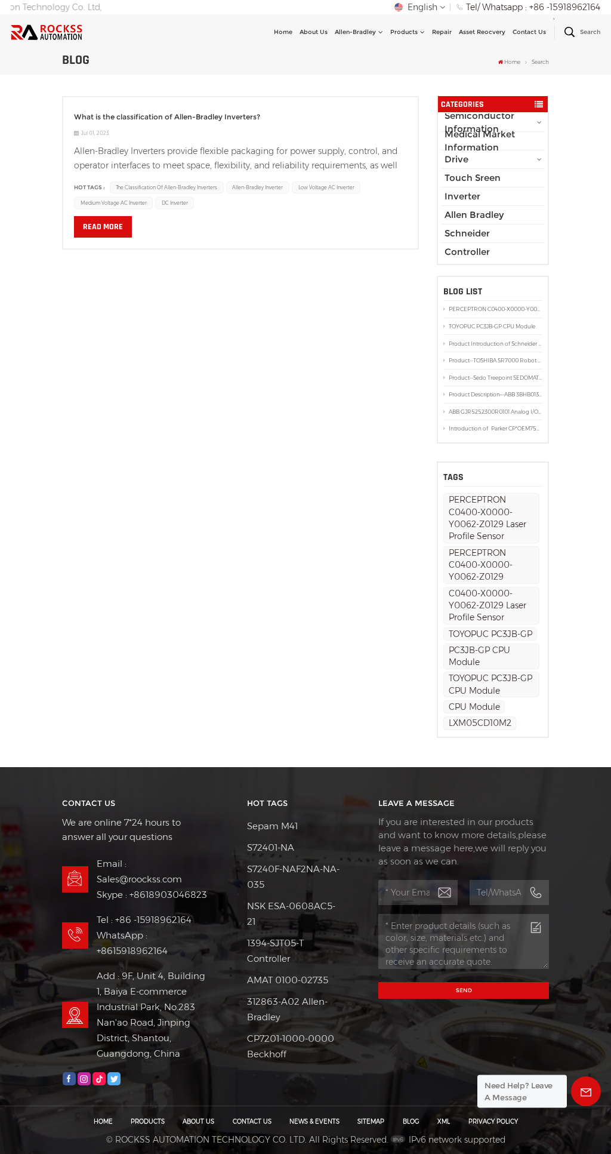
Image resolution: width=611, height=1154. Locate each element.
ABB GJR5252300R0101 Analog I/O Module (495, 411)
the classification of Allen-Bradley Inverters (166, 187)
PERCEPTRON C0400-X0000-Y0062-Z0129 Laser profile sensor (495, 309)
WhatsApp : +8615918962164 (132, 943)
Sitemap (370, 1121)
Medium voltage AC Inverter (114, 203)
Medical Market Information (480, 141)
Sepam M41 (272, 826)
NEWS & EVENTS (314, 1121)
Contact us (529, 32)
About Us (314, 32)
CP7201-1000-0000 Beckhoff (290, 1046)
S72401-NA (270, 847)
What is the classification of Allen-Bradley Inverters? (167, 116)
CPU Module (474, 706)
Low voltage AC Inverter (326, 187)
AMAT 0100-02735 (287, 980)
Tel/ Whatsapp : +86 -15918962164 (533, 7)
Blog (411, 1121)
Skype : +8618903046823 (152, 894)
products (404, 32)
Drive (456, 159)
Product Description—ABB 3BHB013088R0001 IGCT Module (495, 394)
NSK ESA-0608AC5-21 (291, 913)
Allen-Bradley (355, 32)
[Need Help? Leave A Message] (586, 1091)
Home (283, 32)
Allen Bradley (474, 214)
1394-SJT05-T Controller (275, 950)
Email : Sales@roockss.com (139, 871)
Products (148, 1121)
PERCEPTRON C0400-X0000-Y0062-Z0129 (481, 565)
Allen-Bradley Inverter (257, 187)
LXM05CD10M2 (480, 723)
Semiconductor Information (479, 122)
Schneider (467, 233)
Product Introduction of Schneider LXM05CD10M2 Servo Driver (495, 343)
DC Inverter (175, 203)
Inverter (462, 196)
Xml (443, 1121)
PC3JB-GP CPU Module (479, 656)
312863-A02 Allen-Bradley (287, 1009)
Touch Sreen (473, 177)
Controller (467, 251)
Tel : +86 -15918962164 (144, 919)
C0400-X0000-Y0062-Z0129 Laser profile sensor (487, 605)
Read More (103, 226)
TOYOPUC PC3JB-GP (490, 634)
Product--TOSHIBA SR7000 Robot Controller (495, 360)
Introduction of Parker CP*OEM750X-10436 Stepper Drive (495, 428)
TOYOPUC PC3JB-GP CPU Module (492, 326)
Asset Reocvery (482, 32)
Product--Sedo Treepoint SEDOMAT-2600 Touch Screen (495, 377)
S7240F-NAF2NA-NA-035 (293, 876)
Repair (442, 32)
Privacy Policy (493, 1121)
